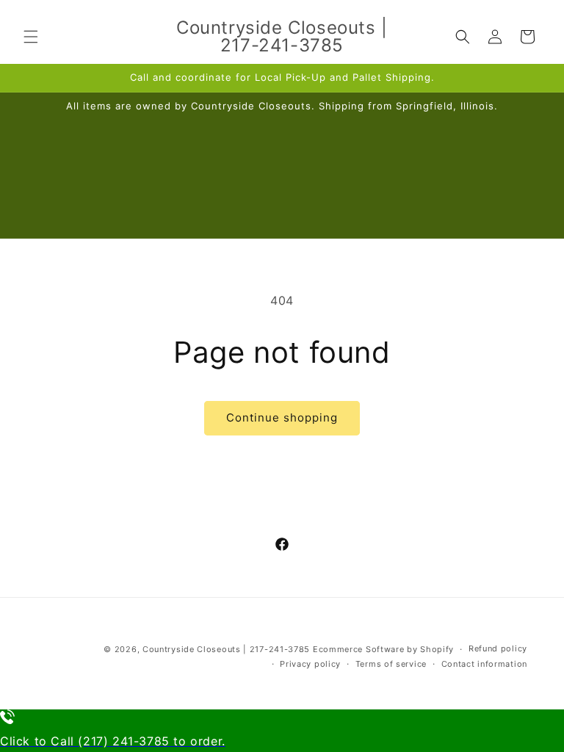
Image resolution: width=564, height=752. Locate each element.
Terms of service (391, 664)
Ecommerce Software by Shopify (383, 649)
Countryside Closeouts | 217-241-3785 (226, 649)
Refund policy (498, 648)
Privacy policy (310, 664)
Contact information (484, 664)
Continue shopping (282, 417)
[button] (31, 37)
